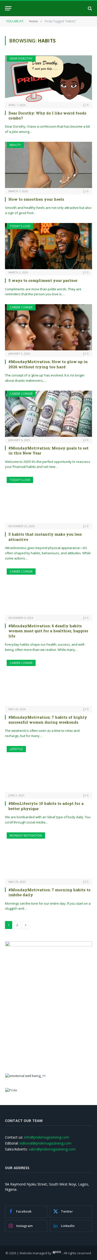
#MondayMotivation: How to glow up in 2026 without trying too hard (48, 364)
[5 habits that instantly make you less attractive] (48, 500)
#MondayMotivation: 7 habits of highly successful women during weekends (47, 720)
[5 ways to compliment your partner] (48, 246)
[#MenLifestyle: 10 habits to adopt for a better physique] (48, 769)
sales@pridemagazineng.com (52, 1149)
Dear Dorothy (21, 58)
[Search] (89, 8)
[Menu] (8, 8)
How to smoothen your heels (36, 199)
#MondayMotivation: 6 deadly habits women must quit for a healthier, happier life (48, 630)
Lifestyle (16, 749)
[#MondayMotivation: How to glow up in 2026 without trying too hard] (48, 327)
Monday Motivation (26, 835)
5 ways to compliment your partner (43, 280)
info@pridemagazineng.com (46, 1137)
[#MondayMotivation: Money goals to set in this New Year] (48, 414)
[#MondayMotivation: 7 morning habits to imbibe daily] (48, 855)
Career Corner (21, 307)
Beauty (15, 145)
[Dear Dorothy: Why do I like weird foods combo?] (48, 78)
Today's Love (20, 226)
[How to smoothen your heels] (48, 165)
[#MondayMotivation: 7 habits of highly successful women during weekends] (48, 683)
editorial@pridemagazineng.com (45, 1143)
